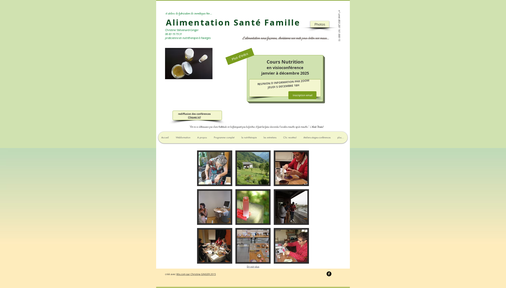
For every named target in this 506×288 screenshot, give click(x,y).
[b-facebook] (329, 273)
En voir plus (253, 266)
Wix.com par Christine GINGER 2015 (196, 274)
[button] (319, 24)
